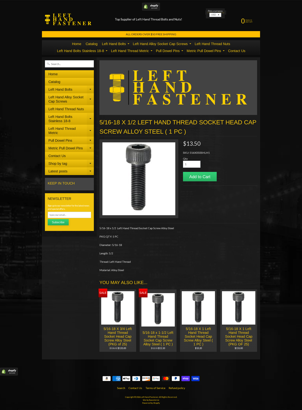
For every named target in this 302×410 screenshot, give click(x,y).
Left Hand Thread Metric (132, 51)
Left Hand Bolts (116, 44)
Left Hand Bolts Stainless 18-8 (82, 51)
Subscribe (58, 222)
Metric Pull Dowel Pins (206, 51)
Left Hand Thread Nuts (212, 44)
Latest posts (71, 172)
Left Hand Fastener (149, 397)
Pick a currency (215, 11)
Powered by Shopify (151, 403)
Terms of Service (155, 388)
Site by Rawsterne (151, 400)
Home (76, 44)
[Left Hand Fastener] (68, 19)
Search (121, 388)
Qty (185, 158)
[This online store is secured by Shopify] (151, 8)
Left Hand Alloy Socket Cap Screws (162, 44)
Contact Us (236, 51)
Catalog (92, 44)
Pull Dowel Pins (170, 51)
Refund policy (177, 388)
